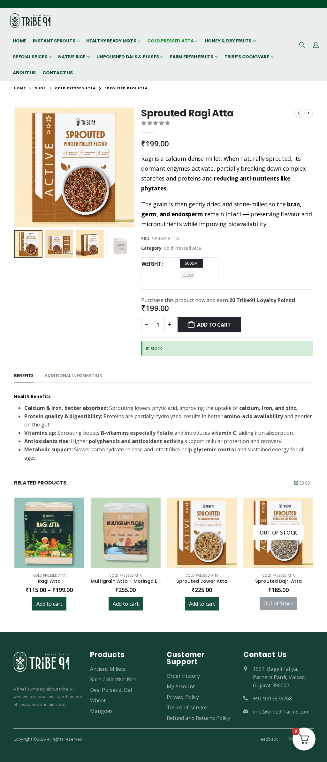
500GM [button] (191, 263)
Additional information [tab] (74, 375)
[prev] (298, 113)
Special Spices (30, 57)
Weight (151, 263)
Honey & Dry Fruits (228, 41)
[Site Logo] (30, 20)
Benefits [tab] (24, 375)
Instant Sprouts (54, 41)
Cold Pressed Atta (170, 41)
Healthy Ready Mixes (111, 41)
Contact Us (57, 73)
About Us (24, 73)
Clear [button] (187, 275)
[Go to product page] (49, 532)
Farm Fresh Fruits (191, 57)
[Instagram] (290, 739)
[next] (308, 113)
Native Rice (71, 57)
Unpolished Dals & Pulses (127, 57)
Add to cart (214, 324)
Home (19, 41)
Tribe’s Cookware (246, 57)
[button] (302, 45)
